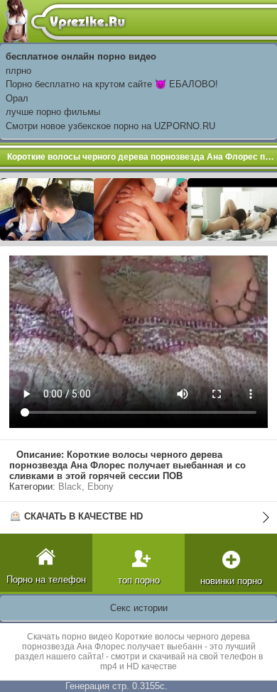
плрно (18, 70)
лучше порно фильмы (53, 111)
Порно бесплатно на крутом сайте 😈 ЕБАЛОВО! (112, 84)
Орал (17, 98)
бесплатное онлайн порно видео (81, 56)
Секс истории (139, 608)
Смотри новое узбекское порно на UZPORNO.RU (110, 126)
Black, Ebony (86, 486)
